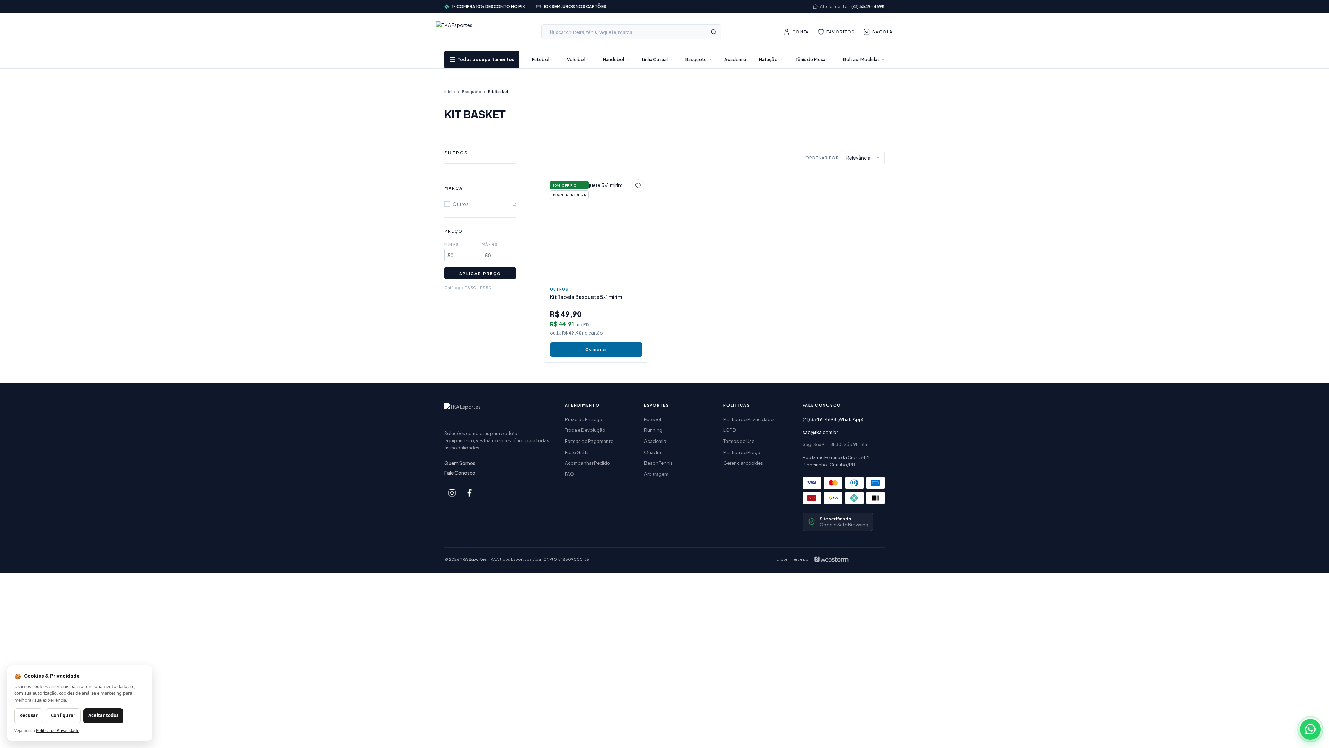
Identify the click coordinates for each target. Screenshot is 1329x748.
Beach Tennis (658, 463)
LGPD (729, 430)
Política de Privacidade (748, 419)
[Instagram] (452, 492)
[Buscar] (713, 32)
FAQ (569, 474)
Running (653, 430)
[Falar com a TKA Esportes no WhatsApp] (1310, 729)
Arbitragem (656, 474)
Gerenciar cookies (743, 463)
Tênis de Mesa (810, 59)
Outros (559, 289)
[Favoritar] (638, 185)
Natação (768, 59)
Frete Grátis (577, 452)
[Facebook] (469, 492)
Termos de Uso (739, 441)
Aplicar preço (480, 273)
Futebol (540, 59)
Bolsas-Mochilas (861, 59)
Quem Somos (460, 463)
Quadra (652, 452)
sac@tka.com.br (820, 432)
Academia (735, 59)
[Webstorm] (831, 559)
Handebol (613, 59)
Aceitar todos (103, 715)
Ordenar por (822, 157)
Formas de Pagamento (589, 441)
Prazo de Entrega (583, 419)
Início (449, 91)
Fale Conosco (460, 473)
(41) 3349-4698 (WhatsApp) (833, 419)
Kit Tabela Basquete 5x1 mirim (586, 297)
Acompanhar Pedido (587, 463)
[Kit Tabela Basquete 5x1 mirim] (596, 227)
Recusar (28, 715)
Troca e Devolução (585, 430)
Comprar (596, 349)
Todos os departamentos (486, 59)
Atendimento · (852, 6)
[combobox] (631, 31)
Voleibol (576, 59)
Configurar (63, 715)
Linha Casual (655, 59)
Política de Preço (741, 452)
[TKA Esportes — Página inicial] (458, 31)
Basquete (696, 59)
